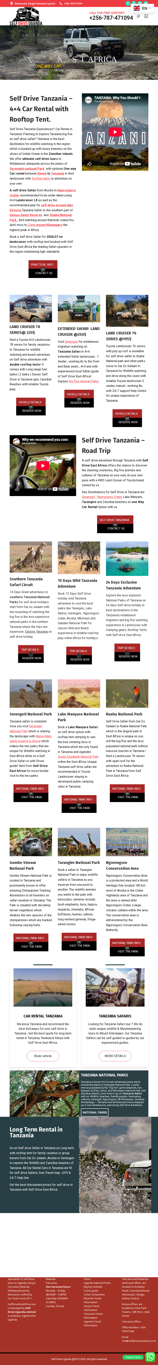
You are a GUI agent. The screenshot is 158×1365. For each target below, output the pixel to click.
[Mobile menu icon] (146, 16)
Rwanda (50, 1279)
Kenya (41, 173)
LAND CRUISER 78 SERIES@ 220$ (25, 329)
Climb (44, 225)
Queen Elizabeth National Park (78, 757)
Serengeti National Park (31, 714)
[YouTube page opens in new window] (145, 3)
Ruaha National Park (124, 714)
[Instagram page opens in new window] (139, 3)
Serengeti (71, 342)
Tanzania (57, 173)
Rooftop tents (41, 178)
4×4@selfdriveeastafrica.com (139, 1341)
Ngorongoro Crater (109, 497)
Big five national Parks (84, 381)
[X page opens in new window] (133, 3)
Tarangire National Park (79, 862)
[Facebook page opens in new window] (127, 3)
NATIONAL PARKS (95, 1112)
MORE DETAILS (115, 1056)
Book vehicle (43, 1056)
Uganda (22, 1283)
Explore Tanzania (36, 631)
